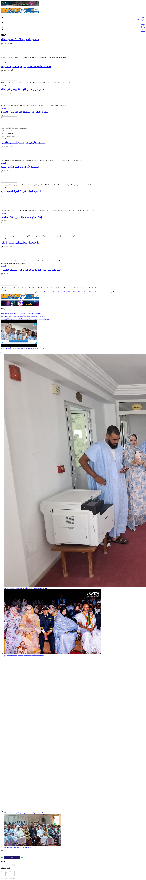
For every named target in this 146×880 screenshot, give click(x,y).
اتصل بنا (143, 31)
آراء (144, 22)
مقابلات (143, 20)
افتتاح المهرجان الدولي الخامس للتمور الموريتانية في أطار (18, 847)
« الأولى (35, 291)
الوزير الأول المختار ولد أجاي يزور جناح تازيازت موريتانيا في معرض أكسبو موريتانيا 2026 (22, 348)
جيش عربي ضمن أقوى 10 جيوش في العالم (22, 89)
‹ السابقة (42, 291)
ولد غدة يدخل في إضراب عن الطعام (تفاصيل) (24, 142)
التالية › (105, 291)
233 (79, 291)
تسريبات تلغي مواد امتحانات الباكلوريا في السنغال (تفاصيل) (31, 269)
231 (69, 291)
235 (90, 291)
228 (53, 291)
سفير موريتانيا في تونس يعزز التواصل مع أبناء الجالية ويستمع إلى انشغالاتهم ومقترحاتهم (25, 588)
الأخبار (143, 17)
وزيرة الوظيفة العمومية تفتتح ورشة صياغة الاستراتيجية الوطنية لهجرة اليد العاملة (21, 313)
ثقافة (143, 29)
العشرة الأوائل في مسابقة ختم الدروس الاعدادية (25, 112)
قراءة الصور (142, 27)
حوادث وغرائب (141, 19)
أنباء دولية (142, 26)
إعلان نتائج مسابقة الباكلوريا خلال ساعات (21, 217)
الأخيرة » (113, 291)
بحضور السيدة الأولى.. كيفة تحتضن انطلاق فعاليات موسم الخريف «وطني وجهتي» (24, 655)
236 (95, 291)
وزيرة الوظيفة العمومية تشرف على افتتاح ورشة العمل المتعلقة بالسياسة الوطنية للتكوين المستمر (25, 319)
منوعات (143, 24)
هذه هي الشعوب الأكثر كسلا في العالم (20, 39)
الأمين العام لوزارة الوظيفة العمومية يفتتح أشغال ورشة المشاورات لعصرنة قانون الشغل (23, 316)
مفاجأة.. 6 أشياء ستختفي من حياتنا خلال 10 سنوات (26, 66)
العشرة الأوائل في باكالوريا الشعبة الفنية (21, 191)
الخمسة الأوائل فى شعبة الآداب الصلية (20, 166)
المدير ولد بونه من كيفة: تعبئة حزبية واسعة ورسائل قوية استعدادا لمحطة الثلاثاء (23, 812)
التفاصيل (3, 62)
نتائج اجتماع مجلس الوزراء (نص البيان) (20, 242)
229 (59, 291)
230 (64, 291)
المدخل (143, 15)
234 (84, 291)
